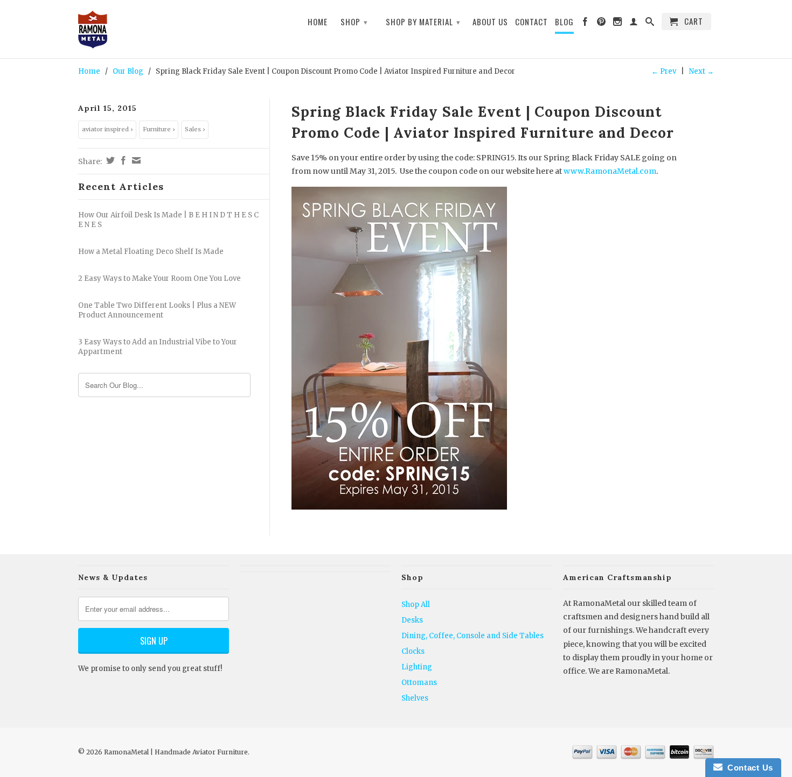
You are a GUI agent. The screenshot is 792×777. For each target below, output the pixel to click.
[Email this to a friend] (135, 160)
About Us (490, 22)
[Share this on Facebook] (122, 160)
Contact (531, 22)
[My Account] (633, 24)
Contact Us (747, 767)
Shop (354, 21)
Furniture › (159, 129)
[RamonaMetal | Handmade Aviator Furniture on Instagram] (617, 24)
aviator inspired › (107, 129)
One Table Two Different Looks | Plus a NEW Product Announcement (157, 310)
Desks (412, 620)
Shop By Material (423, 21)
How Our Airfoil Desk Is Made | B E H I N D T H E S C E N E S (168, 219)
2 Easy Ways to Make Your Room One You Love (159, 278)
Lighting (416, 667)
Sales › (195, 129)
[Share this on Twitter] (109, 160)
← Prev (663, 71)
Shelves (414, 698)
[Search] (650, 24)
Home (318, 22)
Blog (564, 22)
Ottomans (419, 682)
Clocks (413, 651)
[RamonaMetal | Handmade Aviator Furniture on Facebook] (585, 24)
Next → (701, 71)
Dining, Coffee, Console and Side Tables (472, 635)
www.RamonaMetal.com (610, 171)
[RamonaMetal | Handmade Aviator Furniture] (153, 30)
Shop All (415, 604)
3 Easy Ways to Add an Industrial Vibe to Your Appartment (157, 346)
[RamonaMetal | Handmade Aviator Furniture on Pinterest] (601, 24)
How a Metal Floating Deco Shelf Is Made (151, 251)
